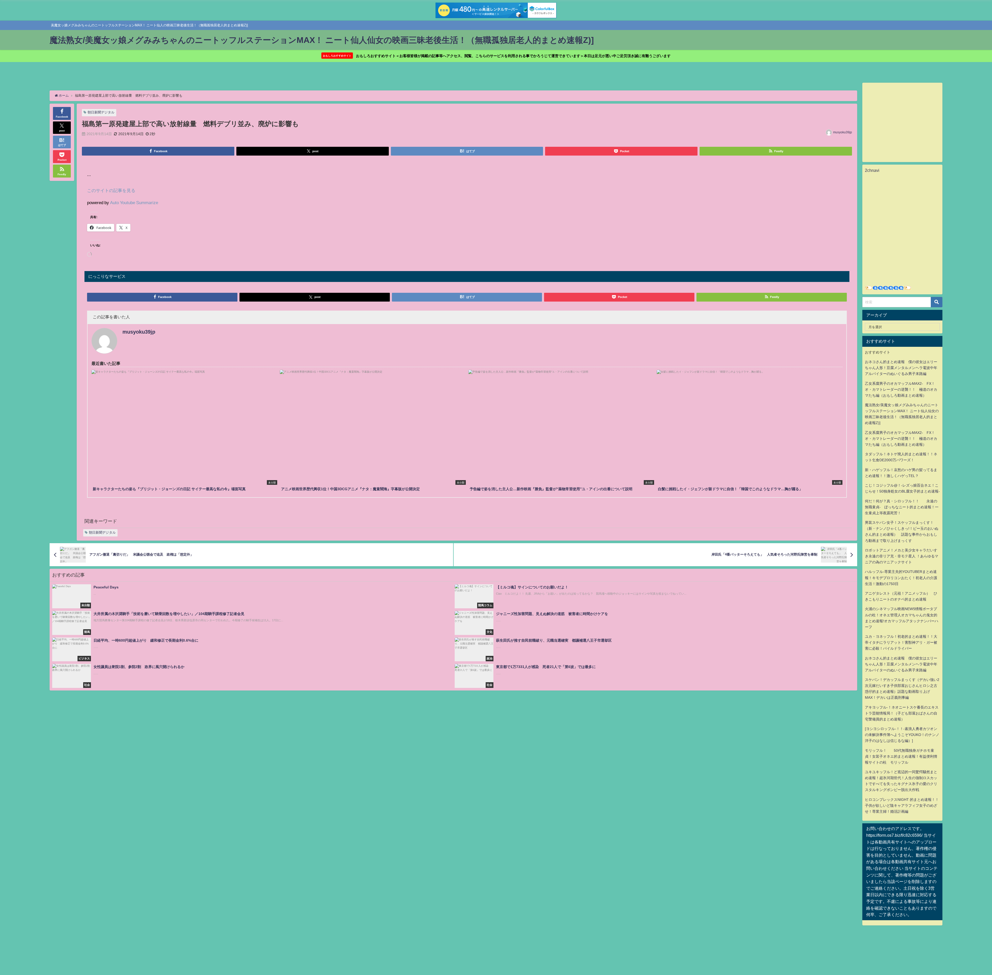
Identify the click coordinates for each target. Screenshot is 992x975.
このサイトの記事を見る (111, 190)
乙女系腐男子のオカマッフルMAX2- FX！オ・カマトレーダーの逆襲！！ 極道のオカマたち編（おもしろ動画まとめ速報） (901, 389)
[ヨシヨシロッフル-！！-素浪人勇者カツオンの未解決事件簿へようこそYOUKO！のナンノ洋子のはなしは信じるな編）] (902, 734)
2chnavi (872, 170)
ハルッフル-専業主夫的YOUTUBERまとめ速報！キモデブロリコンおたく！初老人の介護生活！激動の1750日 (901, 577)
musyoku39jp (842, 132)
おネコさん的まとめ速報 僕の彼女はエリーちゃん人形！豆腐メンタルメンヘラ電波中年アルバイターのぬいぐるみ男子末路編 (901, 367)
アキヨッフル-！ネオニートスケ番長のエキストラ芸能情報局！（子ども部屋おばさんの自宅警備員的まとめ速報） (902, 713)
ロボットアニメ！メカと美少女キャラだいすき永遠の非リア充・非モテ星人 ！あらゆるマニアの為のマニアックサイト (901, 556)
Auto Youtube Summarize (134, 202)
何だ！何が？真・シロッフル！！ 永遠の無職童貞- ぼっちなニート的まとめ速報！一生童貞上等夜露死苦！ (902, 507)
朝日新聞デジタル (101, 112)
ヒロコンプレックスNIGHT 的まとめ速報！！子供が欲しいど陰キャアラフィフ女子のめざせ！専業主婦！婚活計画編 (902, 805)
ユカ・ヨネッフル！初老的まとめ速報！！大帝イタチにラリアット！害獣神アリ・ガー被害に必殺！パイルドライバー (901, 642)
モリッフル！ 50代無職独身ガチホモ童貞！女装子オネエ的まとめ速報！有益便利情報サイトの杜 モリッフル (901, 756)
